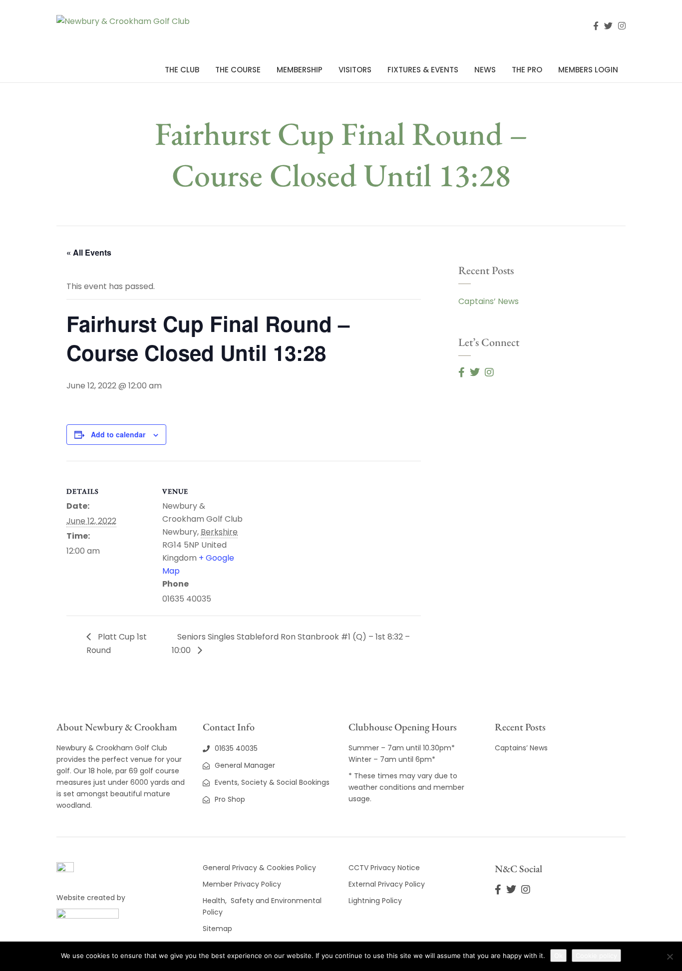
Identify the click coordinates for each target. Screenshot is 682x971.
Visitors (355, 69)
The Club (182, 69)
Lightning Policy (375, 901)
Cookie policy (596, 956)
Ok (558, 956)
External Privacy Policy (386, 884)
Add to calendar (118, 434)
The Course (238, 69)
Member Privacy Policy (243, 884)
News (485, 69)
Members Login (588, 69)
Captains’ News (488, 301)
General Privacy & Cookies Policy (259, 868)
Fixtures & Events (422, 69)
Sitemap (217, 929)
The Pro (527, 69)
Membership (300, 69)
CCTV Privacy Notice (384, 868)
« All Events (88, 252)
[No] (670, 957)
